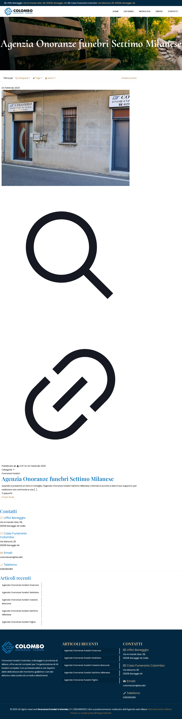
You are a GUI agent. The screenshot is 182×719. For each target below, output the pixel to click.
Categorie (23, 78)
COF (21, 465)
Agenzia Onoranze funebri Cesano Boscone (20, 601)
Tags (37, 78)
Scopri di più (8, 497)
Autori (50, 78)
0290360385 (6, 569)
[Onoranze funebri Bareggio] (18, 11)
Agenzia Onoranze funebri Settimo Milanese (58, 478)
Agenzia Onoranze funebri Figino (19, 621)
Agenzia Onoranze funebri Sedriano (20, 592)
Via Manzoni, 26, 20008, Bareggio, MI (116, 3)
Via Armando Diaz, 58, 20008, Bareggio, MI (45, 3)
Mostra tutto (130, 78)
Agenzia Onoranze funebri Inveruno (20, 585)
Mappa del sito (104, 713)
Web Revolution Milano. (160, 709)
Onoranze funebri (11, 473)
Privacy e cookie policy (82, 713)
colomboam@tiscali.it (11, 557)
